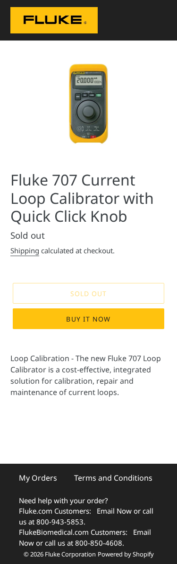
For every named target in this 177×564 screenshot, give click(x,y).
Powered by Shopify (126, 554)
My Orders (38, 478)
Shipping (24, 250)
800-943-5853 (60, 521)
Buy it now (88, 318)
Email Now (114, 511)
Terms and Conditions (113, 478)
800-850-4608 (98, 543)
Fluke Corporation (70, 554)
